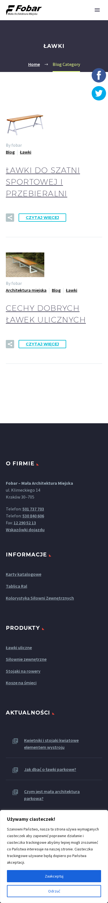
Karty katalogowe (23, 574)
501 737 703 (33, 509)
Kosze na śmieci (21, 682)
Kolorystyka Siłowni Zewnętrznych (40, 598)
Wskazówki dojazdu (25, 529)
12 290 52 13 (25, 522)
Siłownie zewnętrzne (26, 659)
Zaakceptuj (54, 876)
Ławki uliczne (19, 647)
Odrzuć (54, 891)
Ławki (25, 152)
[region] (54, 856)
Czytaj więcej (42, 217)
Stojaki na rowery (23, 671)
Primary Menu (97, 10)
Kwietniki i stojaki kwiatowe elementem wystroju (51, 743)
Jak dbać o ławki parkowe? (50, 769)
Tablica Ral (16, 586)
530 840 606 (33, 515)
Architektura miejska (26, 290)
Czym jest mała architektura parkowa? (52, 795)
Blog (10, 152)
